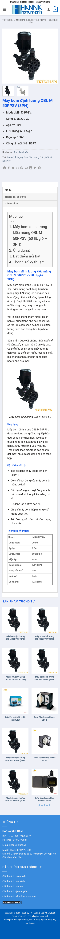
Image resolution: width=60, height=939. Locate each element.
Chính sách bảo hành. (13, 881)
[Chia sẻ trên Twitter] (13, 168)
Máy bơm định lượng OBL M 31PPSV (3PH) (15, 759)
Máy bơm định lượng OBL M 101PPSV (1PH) (15, 678)
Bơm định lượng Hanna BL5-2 (44, 718)
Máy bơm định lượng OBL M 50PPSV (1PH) (15, 637)
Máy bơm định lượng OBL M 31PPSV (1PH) (45, 678)
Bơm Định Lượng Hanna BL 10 (45, 759)
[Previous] (7, 56)
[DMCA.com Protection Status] (12, 902)
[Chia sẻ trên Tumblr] (34, 168)
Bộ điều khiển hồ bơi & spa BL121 (15, 718)
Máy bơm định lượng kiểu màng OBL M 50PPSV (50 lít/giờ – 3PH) (30, 236)
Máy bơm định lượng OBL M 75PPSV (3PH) (15, 799)
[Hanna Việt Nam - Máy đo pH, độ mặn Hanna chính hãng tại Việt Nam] (27, 9)
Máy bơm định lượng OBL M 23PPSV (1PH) (45, 637)
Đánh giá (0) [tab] (11, 203)
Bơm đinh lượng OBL (34, 157)
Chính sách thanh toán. (14, 876)
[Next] (52, 56)
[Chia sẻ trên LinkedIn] (30, 168)
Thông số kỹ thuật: (28, 262)
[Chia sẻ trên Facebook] (8, 168)
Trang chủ (7, 20)
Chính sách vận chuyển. (14, 891)
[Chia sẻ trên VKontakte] (26, 168)
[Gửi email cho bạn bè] (17, 168)
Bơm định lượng (21, 152)
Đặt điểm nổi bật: (27, 256)
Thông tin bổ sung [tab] (15, 197)
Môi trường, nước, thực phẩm (31, 20)
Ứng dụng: (21, 250)
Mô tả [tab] (8, 190)
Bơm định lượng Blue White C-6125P (44, 799)
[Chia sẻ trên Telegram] (39, 168)
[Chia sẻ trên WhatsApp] (4, 168)
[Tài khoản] (48, 9)
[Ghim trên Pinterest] (21, 168)
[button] (4, 9)
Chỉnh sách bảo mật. (13, 886)
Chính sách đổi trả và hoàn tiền (19, 896)
